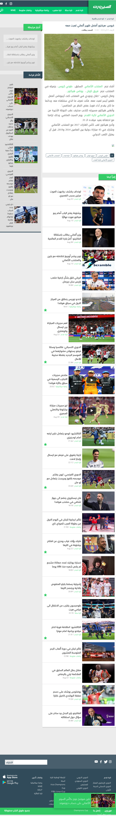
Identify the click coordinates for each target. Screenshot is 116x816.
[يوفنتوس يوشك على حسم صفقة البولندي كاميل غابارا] (98, 694)
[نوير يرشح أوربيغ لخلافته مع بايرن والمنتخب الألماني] (98, 259)
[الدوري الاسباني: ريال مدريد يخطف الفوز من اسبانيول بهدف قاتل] (25, 126)
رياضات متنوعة (25, 10)
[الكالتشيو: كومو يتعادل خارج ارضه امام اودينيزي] (98, 436)
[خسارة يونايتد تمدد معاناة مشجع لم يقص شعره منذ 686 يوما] (98, 565)
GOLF (39, 789)
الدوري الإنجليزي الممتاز (102, 782)
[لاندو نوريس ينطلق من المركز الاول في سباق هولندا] (98, 302)
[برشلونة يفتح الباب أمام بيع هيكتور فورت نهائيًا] (98, 216)
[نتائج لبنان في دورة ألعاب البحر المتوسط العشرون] (98, 651)
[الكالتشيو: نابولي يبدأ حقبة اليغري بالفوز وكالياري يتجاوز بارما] (25, 154)
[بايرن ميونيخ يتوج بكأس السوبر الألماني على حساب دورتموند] (25, 96)
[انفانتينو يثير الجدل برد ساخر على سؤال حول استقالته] (98, 716)
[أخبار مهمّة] (45, 309)
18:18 (70, 505)
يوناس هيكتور (75, 91)
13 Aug (70, 220)
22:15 (71, 612)
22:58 (66, 656)
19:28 (70, 699)
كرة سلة (68, 10)
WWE (13, 10)
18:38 (70, 285)
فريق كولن (92, 91)
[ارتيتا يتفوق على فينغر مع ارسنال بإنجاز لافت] (98, 458)
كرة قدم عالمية (98, 18)
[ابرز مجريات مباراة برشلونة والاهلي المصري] (92, 411)
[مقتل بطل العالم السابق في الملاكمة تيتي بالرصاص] (98, 673)
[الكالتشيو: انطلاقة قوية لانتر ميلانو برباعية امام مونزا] (98, 630)
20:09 (70, 591)
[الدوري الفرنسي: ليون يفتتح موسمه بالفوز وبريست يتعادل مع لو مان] (98, 479)
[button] (1, 10)
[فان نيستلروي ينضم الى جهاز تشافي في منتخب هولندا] (98, 501)
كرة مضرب (57, 10)
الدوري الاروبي (82, 777)
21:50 (66, 526)
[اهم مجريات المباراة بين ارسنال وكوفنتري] (92, 328)
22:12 (70, 462)
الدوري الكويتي (82, 787)
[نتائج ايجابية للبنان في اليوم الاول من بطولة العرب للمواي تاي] (98, 522)
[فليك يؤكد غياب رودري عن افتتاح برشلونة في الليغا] (98, 544)
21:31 (70, 634)
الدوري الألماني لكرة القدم (99, 115)
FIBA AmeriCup (58, 791)
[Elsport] (102, 7)
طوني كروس (65, 86)
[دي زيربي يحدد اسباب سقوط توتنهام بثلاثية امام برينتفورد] (25, 214)
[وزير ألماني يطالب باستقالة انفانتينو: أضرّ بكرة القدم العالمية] (98, 237)
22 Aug (56, 334)
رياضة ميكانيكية (42, 10)
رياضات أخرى (37, 777)
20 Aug (70, 198)
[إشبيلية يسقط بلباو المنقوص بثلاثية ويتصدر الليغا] (98, 587)
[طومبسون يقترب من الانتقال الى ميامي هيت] (98, 608)
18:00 (70, 569)
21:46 (70, 440)
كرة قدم (79, 10)
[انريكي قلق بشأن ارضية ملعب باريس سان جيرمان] (98, 280)
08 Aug (70, 242)
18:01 (65, 306)
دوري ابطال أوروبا (104, 814)
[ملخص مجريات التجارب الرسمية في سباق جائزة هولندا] (92, 380)
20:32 (52, 386)
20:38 (70, 720)
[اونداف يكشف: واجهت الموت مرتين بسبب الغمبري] (98, 194)
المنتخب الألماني (93, 86)
